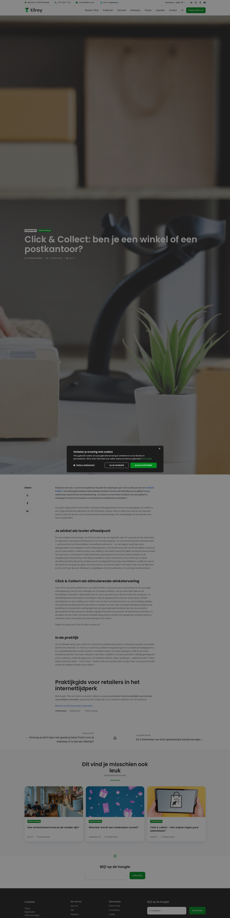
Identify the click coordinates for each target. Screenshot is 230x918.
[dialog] (115, 459)
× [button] (159, 449)
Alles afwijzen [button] (116, 465)
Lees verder (147, 458)
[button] (84, 465)
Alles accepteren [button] (143, 465)
